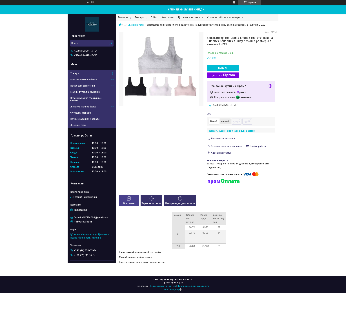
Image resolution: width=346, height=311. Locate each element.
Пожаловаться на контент (163, 286)
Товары (139, 17)
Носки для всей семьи (82, 85)
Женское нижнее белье (83, 106)
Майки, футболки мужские (85, 91)
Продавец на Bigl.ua (173, 282)
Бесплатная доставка (223, 138)
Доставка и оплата (190, 17)
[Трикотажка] (92, 24)
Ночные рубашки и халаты (84, 118)
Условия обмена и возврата (225, 17)
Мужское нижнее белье (83, 79)
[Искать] (110, 43)
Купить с (216, 75)
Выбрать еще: (232, 130)
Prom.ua (188, 279)
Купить (222, 68)
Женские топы (136, 24)
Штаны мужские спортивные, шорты (86, 99)
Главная (123, 17)
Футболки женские (80, 112)
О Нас (154, 17)
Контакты (167, 17)
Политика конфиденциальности (194, 286)
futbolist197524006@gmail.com (91, 217)
